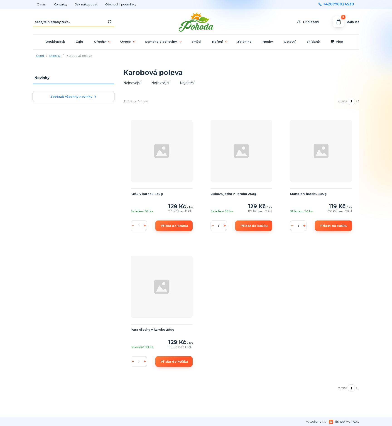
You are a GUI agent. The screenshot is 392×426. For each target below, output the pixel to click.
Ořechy (100, 41)
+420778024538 (338, 4)
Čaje (79, 41)
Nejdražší (187, 83)
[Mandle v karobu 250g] (321, 151)
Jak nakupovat (86, 4)
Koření (217, 41)
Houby (267, 41)
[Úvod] (196, 22)
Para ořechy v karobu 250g (152, 329)
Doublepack (55, 41)
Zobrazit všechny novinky (71, 96)
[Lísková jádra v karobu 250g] (241, 151)
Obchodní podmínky (120, 4)
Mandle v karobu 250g (308, 194)
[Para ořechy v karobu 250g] (162, 287)
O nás (41, 4)
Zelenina (244, 41)
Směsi (196, 41)
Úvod (40, 55)
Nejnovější (131, 83)
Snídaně (313, 41)
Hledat (109, 21)
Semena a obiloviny (161, 41)
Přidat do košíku (174, 226)
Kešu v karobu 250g (147, 194)
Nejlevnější (160, 83)
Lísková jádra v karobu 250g (233, 194)
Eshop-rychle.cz (347, 421)
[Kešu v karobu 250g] (162, 151)
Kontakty (61, 4)
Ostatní (290, 41)
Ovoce (125, 41)
